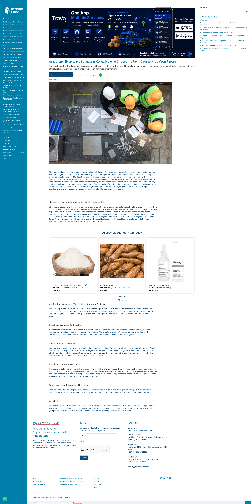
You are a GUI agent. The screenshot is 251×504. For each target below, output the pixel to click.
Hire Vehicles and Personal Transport (12, 121)
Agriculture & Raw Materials (72, 287)
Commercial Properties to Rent (13, 49)
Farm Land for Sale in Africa (12, 55)
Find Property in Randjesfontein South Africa (219, 33)
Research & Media (39, 485)
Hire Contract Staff (10, 117)
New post (204, 20)
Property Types (8, 155)
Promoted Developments (10, 28)
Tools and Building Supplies (12, 72)
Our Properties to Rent (68, 485)
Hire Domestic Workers (11, 114)
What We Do (7, 19)
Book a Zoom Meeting (10, 146)
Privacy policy (53, 497)
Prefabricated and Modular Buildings (12, 86)
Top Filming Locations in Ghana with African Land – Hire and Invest (223, 49)
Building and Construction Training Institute (12, 105)
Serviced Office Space (10, 40)
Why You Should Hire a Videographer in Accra (219, 45)
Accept (248, 503)
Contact (6, 143)
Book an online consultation (61, 75)
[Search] (247, 11)
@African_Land (47, 423)
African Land (14, 10)
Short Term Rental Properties (13, 43)
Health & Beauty (116, 287)
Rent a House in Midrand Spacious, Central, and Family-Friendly (222, 41)
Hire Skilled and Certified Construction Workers (11, 110)
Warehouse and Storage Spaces (13, 67)
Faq (95, 488)
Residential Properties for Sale (13, 34)
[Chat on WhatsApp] (4, 499)
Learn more (77, 503)
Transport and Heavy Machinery (13, 78)
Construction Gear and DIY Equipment (12, 132)
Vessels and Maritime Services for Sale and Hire (13, 81)
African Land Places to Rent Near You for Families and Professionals (221, 24)
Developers (6, 137)
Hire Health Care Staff (10, 128)
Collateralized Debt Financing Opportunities (13, 99)
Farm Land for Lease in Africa (12, 58)
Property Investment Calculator (13, 152)
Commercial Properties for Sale (13, 52)
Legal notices (65, 497)
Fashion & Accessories (167, 287)
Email (82, 441)
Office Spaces (7, 46)
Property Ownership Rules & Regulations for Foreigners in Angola (222, 37)
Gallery (97, 479)
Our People (6, 141)
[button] (119, 300)
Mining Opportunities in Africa (13, 75)
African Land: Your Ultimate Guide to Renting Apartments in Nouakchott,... (223, 29)
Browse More (122, 297)
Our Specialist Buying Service (13, 22)
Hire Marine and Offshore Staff (13, 125)
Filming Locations (9, 64)
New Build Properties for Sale (12, 37)
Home (34, 479)
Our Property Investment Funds (13, 25)
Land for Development (10, 61)
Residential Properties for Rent (13, 31)
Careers (5, 158)
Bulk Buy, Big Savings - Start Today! (122, 232)
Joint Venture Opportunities (12, 95)
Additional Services (9, 149)
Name (82, 435)
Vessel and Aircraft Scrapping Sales (13, 91)
